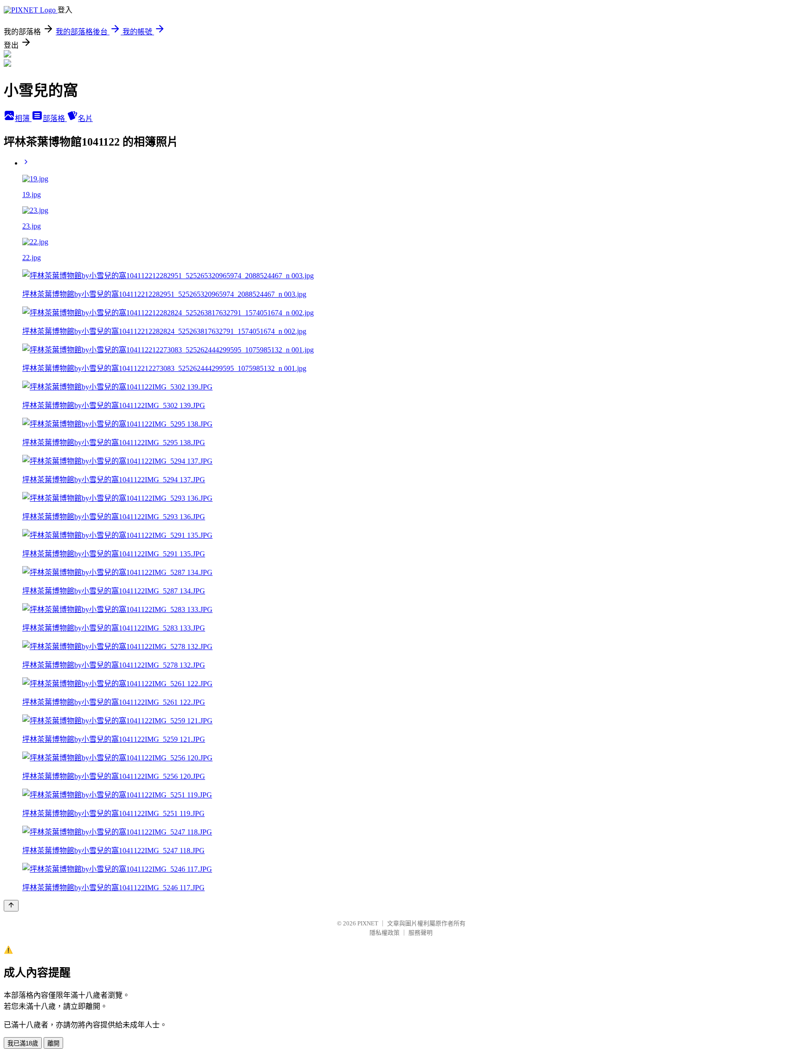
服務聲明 (420, 932)
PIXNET (367, 923)
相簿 (23, 118)
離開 (53, 1043)
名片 (85, 118)
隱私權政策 (384, 932)
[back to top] (11, 905)
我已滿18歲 (22, 1043)
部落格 (55, 118)
